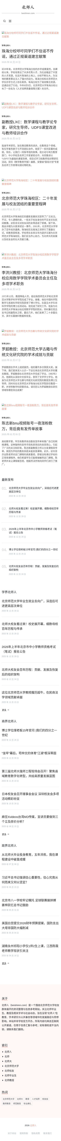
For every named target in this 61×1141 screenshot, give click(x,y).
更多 (4, 710)
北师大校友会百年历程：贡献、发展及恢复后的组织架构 (34, 568)
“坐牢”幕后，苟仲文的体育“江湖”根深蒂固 (29, 753)
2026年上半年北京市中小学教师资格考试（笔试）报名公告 (33, 531)
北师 (7, 1056)
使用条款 (24, 1133)
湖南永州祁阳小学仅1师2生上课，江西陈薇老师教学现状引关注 (30, 948)
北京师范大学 (12, 1066)
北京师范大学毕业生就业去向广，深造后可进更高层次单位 (34, 490)
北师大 (8, 1061)
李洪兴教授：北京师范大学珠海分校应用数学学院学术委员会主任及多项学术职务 (29, 278)
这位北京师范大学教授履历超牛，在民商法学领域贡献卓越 (30, 695)
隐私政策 (36, 1133)
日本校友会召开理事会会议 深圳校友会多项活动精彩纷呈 (30, 796)
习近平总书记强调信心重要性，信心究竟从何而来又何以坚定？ (30, 880)
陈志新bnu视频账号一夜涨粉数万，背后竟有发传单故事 (27, 426)
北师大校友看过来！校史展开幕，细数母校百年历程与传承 (34, 510)
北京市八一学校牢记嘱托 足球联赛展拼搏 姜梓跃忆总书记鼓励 (29, 903)
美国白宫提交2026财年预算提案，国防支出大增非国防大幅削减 (30, 926)
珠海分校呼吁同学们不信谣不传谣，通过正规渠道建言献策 (28, 54)
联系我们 (47, 1133)
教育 (27, 1099)
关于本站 (12, 1133)
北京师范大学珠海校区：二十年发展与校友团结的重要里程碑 (29, 201)
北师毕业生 (10, 1075)
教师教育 (7, 1103)
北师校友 (9, 1071)
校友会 (45, 1099)
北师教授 (9, 1080)
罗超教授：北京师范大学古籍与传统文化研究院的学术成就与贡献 (29, 352)
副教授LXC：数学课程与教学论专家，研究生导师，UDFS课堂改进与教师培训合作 (29, 127)
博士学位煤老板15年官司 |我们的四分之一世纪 (33, 549)
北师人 (8, 1052)
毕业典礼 (27, 1103)
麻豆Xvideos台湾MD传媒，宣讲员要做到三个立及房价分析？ (30, 819)
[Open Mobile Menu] (10, 21)
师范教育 (17, 1103)
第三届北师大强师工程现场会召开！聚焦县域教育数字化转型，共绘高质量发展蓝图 (30, 774)
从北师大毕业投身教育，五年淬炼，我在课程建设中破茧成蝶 (30, 857)
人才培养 (36, 1099)
